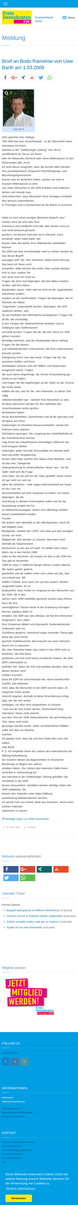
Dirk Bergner (26, 1112)
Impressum (7, 1097)
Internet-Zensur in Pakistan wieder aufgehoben (35, 915)
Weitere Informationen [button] (21, 1188)
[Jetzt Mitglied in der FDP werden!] (28, 995)
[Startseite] (17, 17)
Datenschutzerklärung (13, 1101)
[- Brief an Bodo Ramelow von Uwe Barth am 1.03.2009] (18, 107)
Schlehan (31, 827)
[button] (5, 77)
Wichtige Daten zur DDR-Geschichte (27, 818)
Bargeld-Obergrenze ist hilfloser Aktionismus (33, 910)
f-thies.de (20, 1116)
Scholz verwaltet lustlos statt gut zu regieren (33, 921)
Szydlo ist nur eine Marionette (24, 927)
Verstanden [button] (18, 1198)
